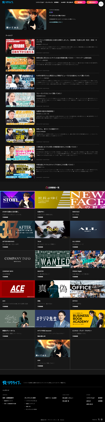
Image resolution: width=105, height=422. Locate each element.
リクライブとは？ (40, 2)
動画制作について (8, 401)
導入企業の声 (70, 2)
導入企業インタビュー (67, 398)
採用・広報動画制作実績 (10, 403)
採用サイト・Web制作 (51, 398)
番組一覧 (28, 406)
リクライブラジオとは (31, 401)
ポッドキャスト (49, 2)
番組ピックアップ (30, 403)
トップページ (6, 390)
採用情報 (100, 401)
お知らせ (88, 401)
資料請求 (80, 2)
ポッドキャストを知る (31, 409)
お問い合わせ (92, 2)
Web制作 (63, 2)
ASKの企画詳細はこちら (55, 22)
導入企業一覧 (65, 401)
